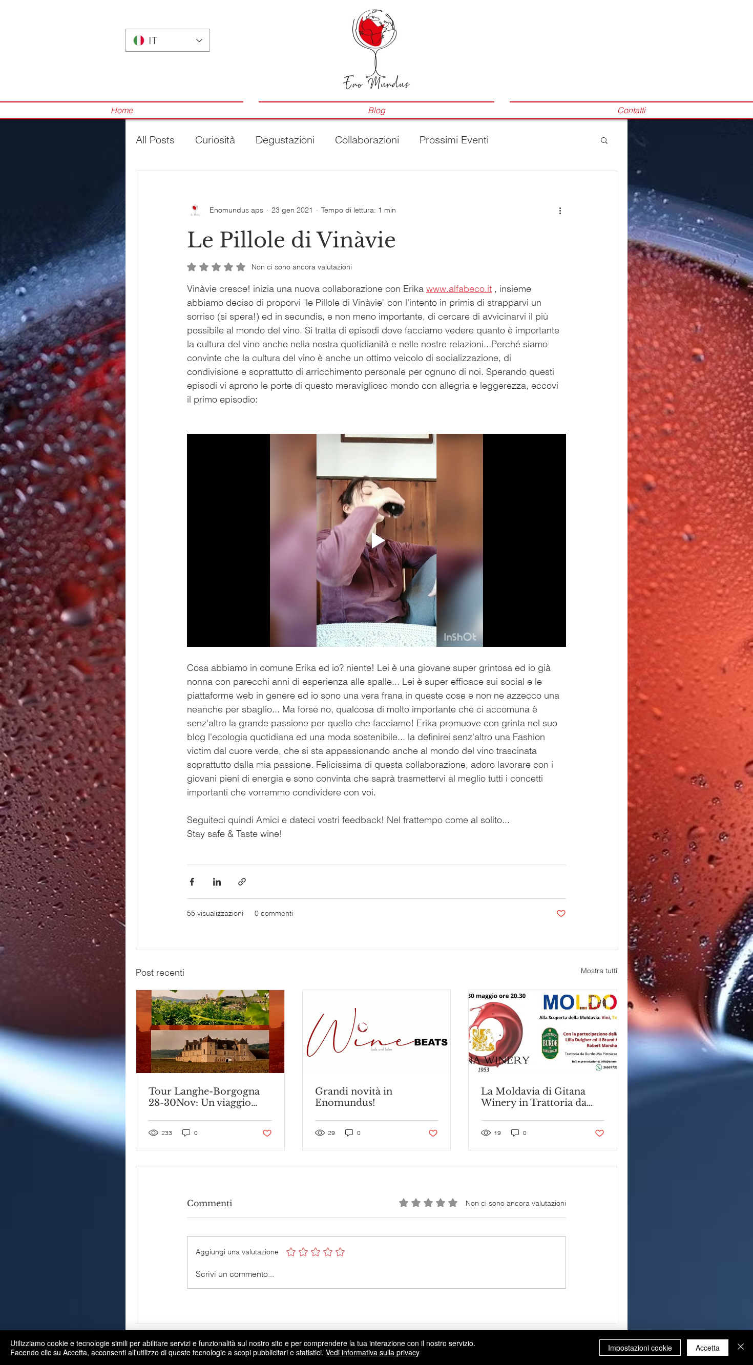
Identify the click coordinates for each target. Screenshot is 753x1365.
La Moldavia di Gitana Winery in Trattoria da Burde (534, 1097)
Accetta (708, 1347)
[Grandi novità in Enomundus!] (377, 1031)
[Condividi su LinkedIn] (217, 882)
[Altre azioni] (560, 210)
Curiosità (215, 139)
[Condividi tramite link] (242, 882)
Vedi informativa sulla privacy (373, 1352)
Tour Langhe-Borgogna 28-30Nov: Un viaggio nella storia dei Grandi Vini (204, 1097)
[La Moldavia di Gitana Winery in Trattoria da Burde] (543, 1031)
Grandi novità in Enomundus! (353, 1097)
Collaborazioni (367, 139)
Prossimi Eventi (454, 139)
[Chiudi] (741, 1347)
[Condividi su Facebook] (192, 882)
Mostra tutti (599, 970)
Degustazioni (285, 139)
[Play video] (376, 540)
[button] (604, 140)
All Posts (155, 139)
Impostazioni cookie (640, 1347)
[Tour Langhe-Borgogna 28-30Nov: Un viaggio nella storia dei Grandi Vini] (210, 1031)
